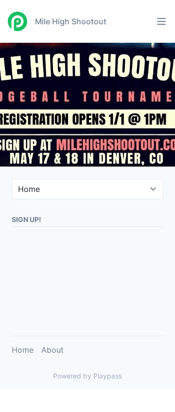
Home (23, 350)
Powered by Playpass (87, 376)
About (52, 350)
